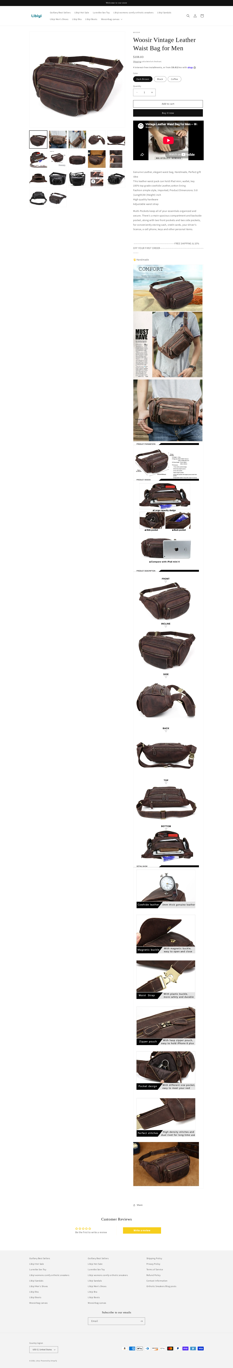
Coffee (174, 79)
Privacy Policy (153, 1263)
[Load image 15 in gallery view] (116, 178)
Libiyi (38, 1361)
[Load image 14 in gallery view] (97, 178)
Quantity (137, 86)
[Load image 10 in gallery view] (116, 159)
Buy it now (168, 112)
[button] (111, 19)
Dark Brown (142, 79)
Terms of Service (154, 1269)
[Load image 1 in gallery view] (38, 139)
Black (160, 79)
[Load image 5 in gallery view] (116, 139)
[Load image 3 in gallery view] (77, 139)
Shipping (137, 61)
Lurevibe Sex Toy (37, 1269)
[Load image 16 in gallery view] (38, 198)
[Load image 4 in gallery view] (97, 139)
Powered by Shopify (49, 1361)
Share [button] (140, 1205)
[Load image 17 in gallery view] (58, 198)
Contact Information (157, 1280)
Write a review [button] (142, 1230)
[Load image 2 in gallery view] (58, 139)
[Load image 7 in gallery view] (58, 159)
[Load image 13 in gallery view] (77, 178)
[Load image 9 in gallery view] (97, 159)
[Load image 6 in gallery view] (38, 159)
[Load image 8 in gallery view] (77, 159)
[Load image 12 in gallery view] (58, 178)
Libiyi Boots (35, 1297)
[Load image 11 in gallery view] (38, 178)
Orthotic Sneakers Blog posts (161, 1286)
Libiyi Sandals (36, 1280)
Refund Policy (153, 1275)
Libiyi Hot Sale (36, 1263)
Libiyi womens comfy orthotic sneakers (49, 1275)
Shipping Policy (154, 1258)
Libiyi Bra (34, 1291)
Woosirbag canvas (38, 1303)
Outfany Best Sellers (39, 1258)
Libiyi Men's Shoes (38, 1286)
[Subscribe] (141, 1321)
